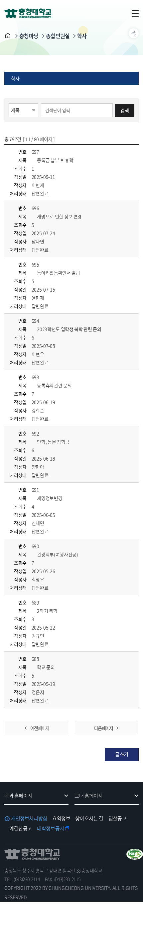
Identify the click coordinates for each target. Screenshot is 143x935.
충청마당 (29, 36)
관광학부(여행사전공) (57, 554)
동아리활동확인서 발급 (58, 272)
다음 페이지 (103, 728)
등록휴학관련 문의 (54, 385)
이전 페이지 (39, 728)
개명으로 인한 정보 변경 (59, 216)
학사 (82, 36)
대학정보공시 (50, 828)
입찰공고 (117, 818)
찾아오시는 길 (89, 818)
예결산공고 (20, 828)
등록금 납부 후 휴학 (54, 160)
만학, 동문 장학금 (53, 441)
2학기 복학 (47, 610)
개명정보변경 (49, 498)
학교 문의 (45, 667)
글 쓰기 (122, 754)
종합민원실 (58, 36)
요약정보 (61, 818)
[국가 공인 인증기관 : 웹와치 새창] (134, 854)
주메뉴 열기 (134, 13)
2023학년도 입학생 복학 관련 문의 (68, 329)
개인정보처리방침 (29, 818)
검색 (124, 110)
